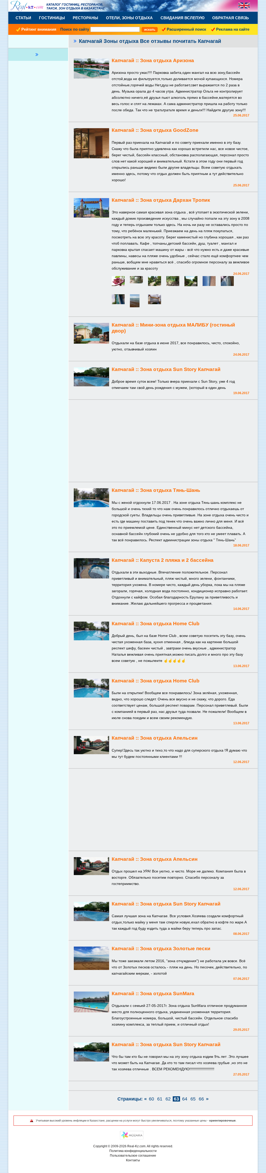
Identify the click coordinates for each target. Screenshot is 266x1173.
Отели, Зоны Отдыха (129, 18)
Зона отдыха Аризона (167, 60)
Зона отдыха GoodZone (169, 130)
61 (159, 1099)
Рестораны (85, 18)
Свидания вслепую (182, 18)
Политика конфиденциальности (133, 1151)
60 (151, 1099)
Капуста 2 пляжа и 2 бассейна (177, 560)
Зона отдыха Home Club (170, 623)
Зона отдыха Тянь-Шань (170, 490)
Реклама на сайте (232, 29)
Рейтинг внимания (38, 29)
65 (193, 1099)
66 (201, 1099)
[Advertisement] (163, 441)
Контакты (133, 1160)
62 (168, 1099)
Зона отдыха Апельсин (168, 738)
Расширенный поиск (186, 29)
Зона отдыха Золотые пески (175, 948)
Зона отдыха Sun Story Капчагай (180, 369)
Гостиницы (52, 18)
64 (184, 1099)
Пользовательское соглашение (133, 1155)
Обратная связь (230, 18)
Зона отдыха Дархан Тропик (175, 200)
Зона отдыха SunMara (167, 993)
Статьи (23, 18)
